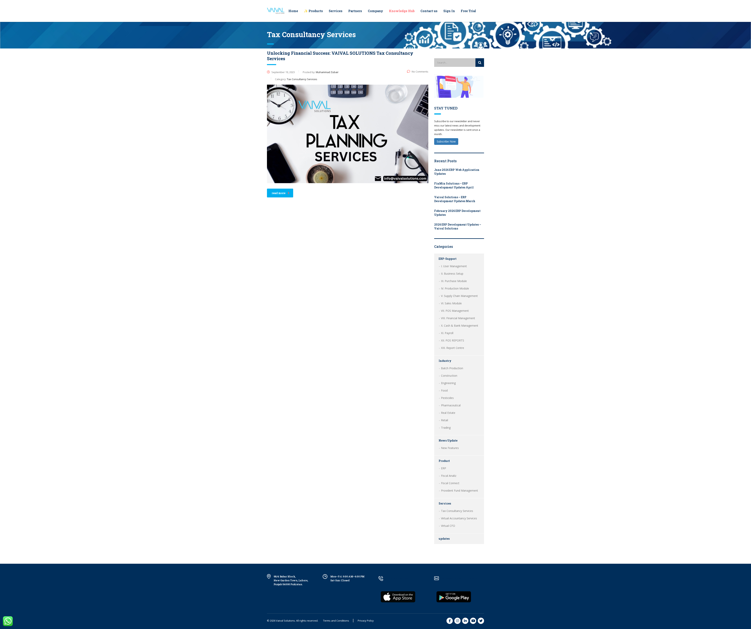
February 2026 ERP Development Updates (457, 213)
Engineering (448, 383)
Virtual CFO (448, 526)
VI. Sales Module (451, 303)
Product (444, 461)
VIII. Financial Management (458, 318)
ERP (443, 468)
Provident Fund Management (459, 490)
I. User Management (454, 266)
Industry (445, 361)
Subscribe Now (446, 141)
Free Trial (468, 11)
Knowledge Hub (402, 11)
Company (375, 11)
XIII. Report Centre (452, 348)
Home (293, 11)
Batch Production (452, 368)
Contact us (428, 11)
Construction (449, 375)
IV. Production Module (455, 288)
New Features (450, 448)
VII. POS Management (455, 311)
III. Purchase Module (454, 281)
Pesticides (447, 398)
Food (444, 390)
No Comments (420, 71)
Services (335, 11)
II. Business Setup (452, 273)
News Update (448, 440)
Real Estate (448, 413)
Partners (355, 11)
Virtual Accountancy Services (459, 518)
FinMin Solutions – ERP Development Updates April (454, 185)
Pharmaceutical (451, 405)
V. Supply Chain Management (459, 296)
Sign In (449, 11)
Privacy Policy (366, 620)
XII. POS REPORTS (452, 340)
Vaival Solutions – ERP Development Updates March (454, 199)
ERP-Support (447, 259)
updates (444, 538)
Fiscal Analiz (448, 476)
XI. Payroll (447, 333)
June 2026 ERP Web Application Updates (456, 172)
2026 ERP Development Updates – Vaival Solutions (457, 226)
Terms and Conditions (336, 620)
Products (313, 11)
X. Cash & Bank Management (459, 325)
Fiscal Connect (450, 483)
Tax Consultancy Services (457, 511)
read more (278, 193)
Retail (444, 420)
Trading (446, 427)
